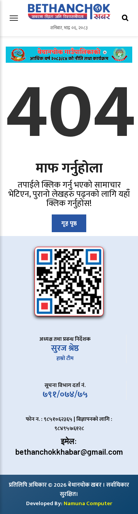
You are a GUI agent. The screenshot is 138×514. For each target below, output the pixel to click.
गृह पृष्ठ (69, 223)
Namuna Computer (88, 503)
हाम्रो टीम (65, 358)
